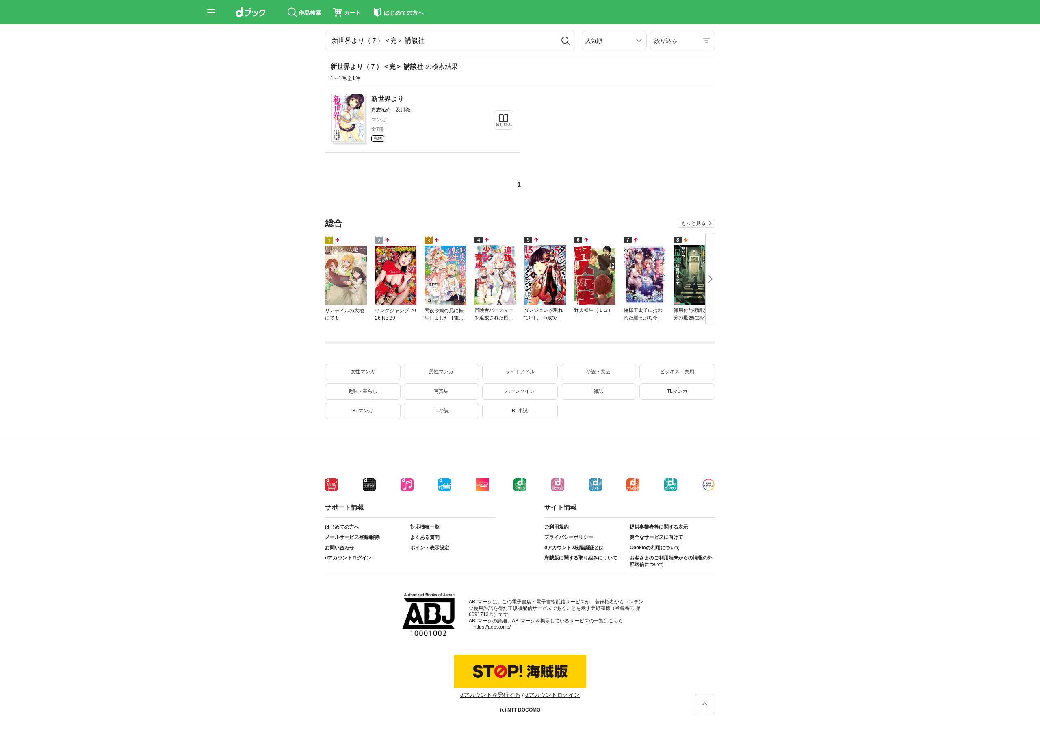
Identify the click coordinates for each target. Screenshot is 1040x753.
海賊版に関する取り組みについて (581, 558)
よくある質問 (425, 537)
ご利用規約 (556, 527)
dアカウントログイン (348, 558)
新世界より (387, 98)
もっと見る (693, 223)
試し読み (504, 124)
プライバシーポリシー (568, 537)
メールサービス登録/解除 (352, 537)
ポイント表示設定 (429, 548)
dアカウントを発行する (490, 695)
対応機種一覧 (425, 527)
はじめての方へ (342, 527)
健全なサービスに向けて (656, 537)
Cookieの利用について (655, 548)
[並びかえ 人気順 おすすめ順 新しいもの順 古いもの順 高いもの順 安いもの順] (614, 40)
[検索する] (565, 40)
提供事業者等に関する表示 (659, 527)
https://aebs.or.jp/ (492, 627)
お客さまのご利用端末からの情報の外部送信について (671, 561)
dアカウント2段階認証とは (574, 548)
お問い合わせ (339, 548)
